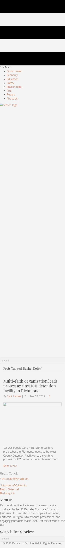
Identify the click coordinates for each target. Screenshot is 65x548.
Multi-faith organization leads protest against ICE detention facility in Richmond (30, 385)
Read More (10, 466)
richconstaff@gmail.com (14, 479)
